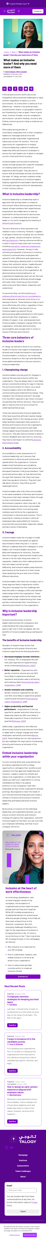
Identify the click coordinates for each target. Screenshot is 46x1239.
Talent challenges (23, 1171)
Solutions (23, 1160)
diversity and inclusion (12, 223)
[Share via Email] (26, 89)
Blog (14, 52)
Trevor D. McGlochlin (16, 1044)
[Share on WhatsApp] (20, 89)
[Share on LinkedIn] (4, 89)
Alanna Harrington (15, 1095)
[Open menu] (18, 11)
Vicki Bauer (13, 1005)
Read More (12, 1025)
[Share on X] (10, 89)
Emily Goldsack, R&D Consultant (16, 72)
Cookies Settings (14, 1235)
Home (6, 52)
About (23, 1176)
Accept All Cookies (30, 1235)
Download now (23, 976)
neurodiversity (12, 240)
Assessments (23, 1166)
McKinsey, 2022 (28, 665)
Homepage (23, 1155)
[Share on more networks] (31, 89)
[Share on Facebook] (15, 89)
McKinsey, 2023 (18, 721)
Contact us (38, 11)
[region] (23, 1231)
